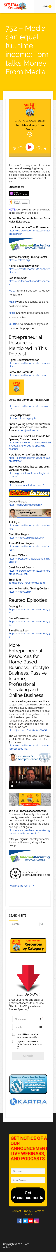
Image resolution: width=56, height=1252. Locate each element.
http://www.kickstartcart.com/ (26, 485)
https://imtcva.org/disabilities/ (26, 537)
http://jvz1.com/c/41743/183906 (28, 730)
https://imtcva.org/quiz (22, 418)
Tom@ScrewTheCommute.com (27, 582)
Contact (16, 1211)
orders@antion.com (28, 430)
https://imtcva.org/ (20, 260)
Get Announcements (28, 1195)
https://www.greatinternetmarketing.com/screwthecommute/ (29, 832)
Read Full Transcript (20, 885)
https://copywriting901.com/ (25, 504)
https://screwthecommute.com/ (28, 375)
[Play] (30, 147)
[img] (29, 134)
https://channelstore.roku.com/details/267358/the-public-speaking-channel (30, 446)
